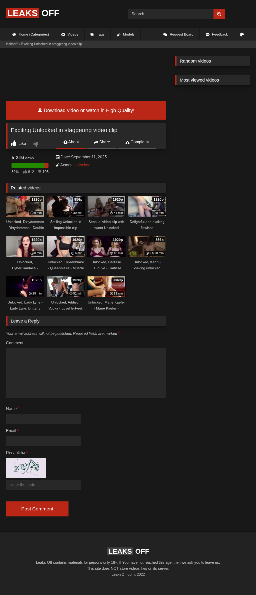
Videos (72, 34)
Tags (100, 34)
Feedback (219, 34)
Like (22, 143)
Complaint (139, 142)
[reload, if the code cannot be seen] (26, 476)
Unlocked (82, 165)
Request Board (181, 34)
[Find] (219, 14)
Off (33, 13)
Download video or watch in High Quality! (88, 110)
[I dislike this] (37, 145)
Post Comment (37, 508)
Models (128, 34)
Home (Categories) (33, 34)
